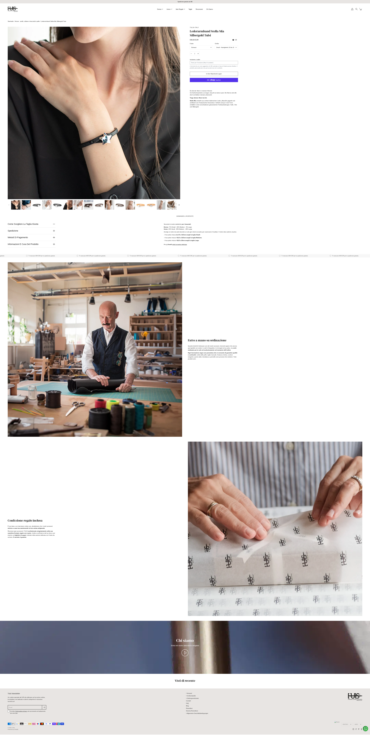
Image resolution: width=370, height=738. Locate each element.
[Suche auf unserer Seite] (356, 9)
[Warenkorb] (360, 9)
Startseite (10, 21)
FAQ (187, 703)
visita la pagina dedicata (179, 244)
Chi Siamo (209, 9)
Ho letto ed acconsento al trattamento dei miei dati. (27, 712)
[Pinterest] (359, 729)
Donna (159, 9)
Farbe (191, 43)
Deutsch (345, 724)
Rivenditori (189, 708)
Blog (187, 706)
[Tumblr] (361, 729)
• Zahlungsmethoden (192, 698)
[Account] (352, 9)
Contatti (188, 701)
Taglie (190, 9)
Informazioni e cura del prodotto (23, 244)
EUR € (356, 724)
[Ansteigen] (198, 53)
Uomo (168, 9)
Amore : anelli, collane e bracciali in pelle (27, 21)
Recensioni (199, 9)
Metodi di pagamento (18, 237)
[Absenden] (44, 707)
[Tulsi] (13, 9)
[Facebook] (356, 729)
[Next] (178, 204)
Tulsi (13, 727)
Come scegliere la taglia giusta (23, 224)
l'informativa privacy (21, 711)
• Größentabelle (191, 696)
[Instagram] (353, 729)
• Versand (189, 693)
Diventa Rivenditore (192, 711)
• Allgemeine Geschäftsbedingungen (197, 713)
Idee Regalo (179, 9)
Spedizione (13, 231)
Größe (217, 43)
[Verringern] (191, 53)
